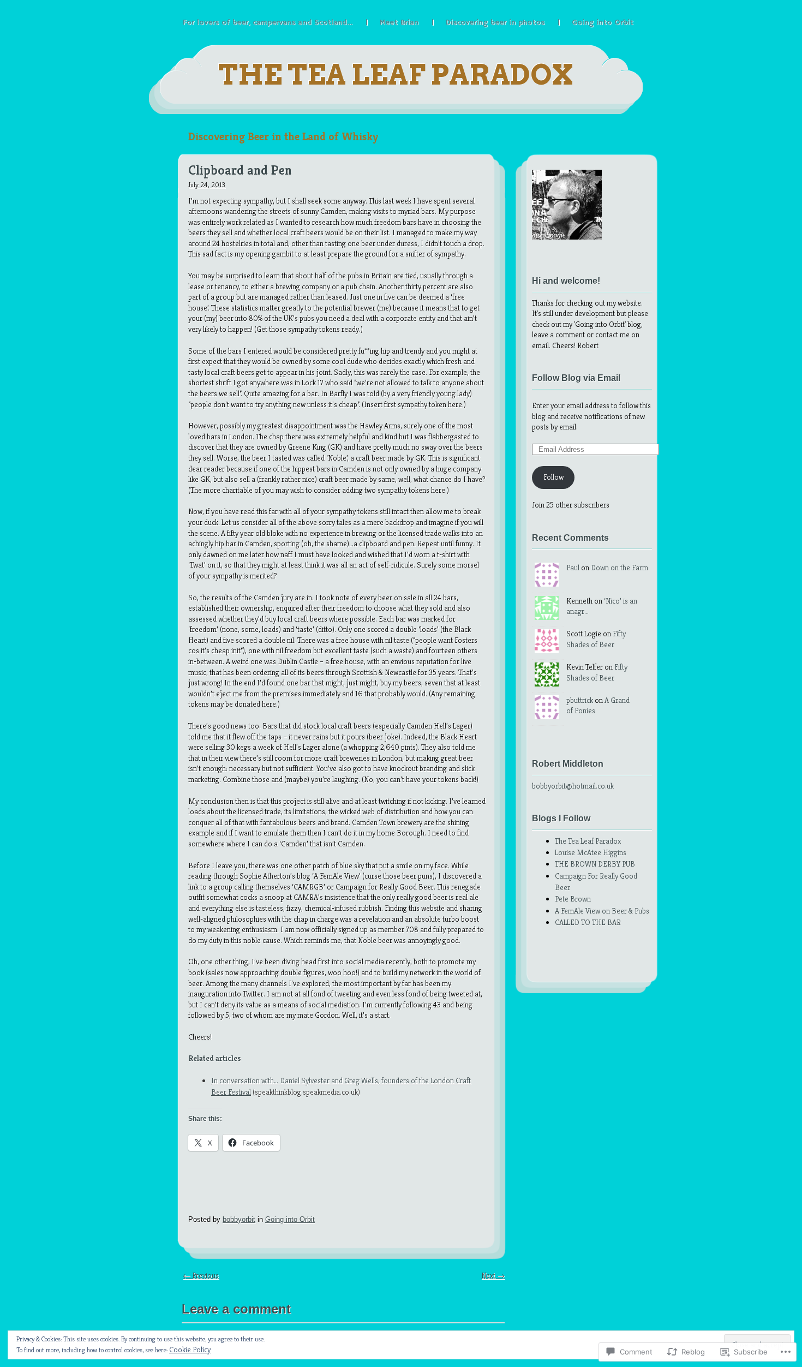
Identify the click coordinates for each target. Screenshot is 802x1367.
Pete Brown (573, 899)
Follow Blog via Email (576, 378)
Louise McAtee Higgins (590, 852)
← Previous (201, 1275)
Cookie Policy (190, 1349)
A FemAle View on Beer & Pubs (602, 911)
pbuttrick (579, 700)
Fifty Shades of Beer (596, 639)
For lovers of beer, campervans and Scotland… (267, 22)
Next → (493, 1275)
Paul (572, 567)
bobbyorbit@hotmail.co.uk (573, 786)
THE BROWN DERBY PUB (595, 864)
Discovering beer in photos (495, 22)
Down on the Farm (619, 567)
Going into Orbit (602, 22)
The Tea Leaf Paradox (395, 74)
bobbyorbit (239, 1219)
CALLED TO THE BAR (588, 922)
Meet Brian (399, 22)
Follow (553, 477)
